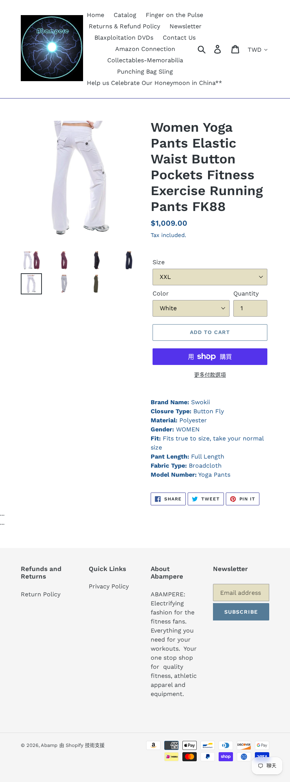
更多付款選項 (210, 375)
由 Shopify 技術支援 (82, 745)
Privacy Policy (109, 586)
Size (159, 262)
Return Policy (40, 594)
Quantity (246, 293)
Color (161, 293)
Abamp (49, 745)
